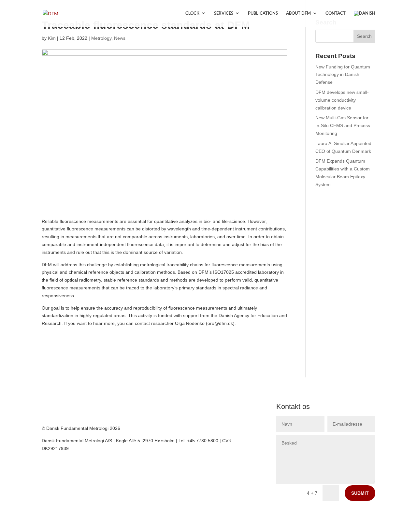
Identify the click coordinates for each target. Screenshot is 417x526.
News (119, 38)
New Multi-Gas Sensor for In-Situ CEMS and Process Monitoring (342, 125)
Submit (360, 493)
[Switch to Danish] (364, 19)
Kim (52, 38)
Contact (335, 13)
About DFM (298, 13)
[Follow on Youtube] (60, 407)
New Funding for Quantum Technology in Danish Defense (342, 74)
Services (223, 13)
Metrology (101, 38)
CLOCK (192, 13)
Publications (263, 13)
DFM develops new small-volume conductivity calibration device (342, 100)
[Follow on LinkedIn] (47, 407)
